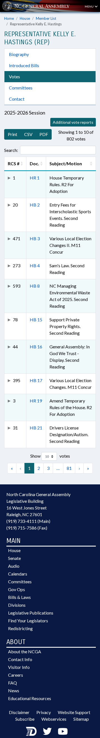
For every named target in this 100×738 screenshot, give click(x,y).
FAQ (12, 682)
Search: (11, 150)
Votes (14, 76)
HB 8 (35, 285)
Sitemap (81, 719)
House (25, 18)
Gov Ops (16, 589)
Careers (15, 675)
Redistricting (20, 628)
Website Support (74, 712)
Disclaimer (19, 712)
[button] (22, 163)
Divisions (17, 605)
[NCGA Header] (41, 6)
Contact (16, 98)
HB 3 (35, 238)
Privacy (43, 712)
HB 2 (35, 204)
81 (69, 468)
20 (15, 204)
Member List (46, 18)
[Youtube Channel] (63, 731)
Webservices (53, 719)
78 (15, 319)
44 (15, 346)
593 (16, 285)
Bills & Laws (19, 597)
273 (16, 265)
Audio (13, 566)
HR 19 (36, 400)
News (13, 690)
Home (9, 18)
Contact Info (20, 659)
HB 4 (35, 265)
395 (16, 380)
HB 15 (36, 319)
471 (16, 238)
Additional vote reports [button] (73, 122)
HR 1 (34, 177)
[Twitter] (47, 731)
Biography (19, 54)
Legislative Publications (30, 612)
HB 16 (36, 346)
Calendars (17, 573)
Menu (89, 6)
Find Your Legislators (28, 620)
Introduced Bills (24, 65)
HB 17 (36, 380)
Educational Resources (29, 698)
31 (15, 427)
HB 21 (36, 427)
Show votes (50, 455)
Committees (20, 87)
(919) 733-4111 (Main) (28, 521)
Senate (14, 558)
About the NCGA (24, 651)
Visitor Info (19, 667)
